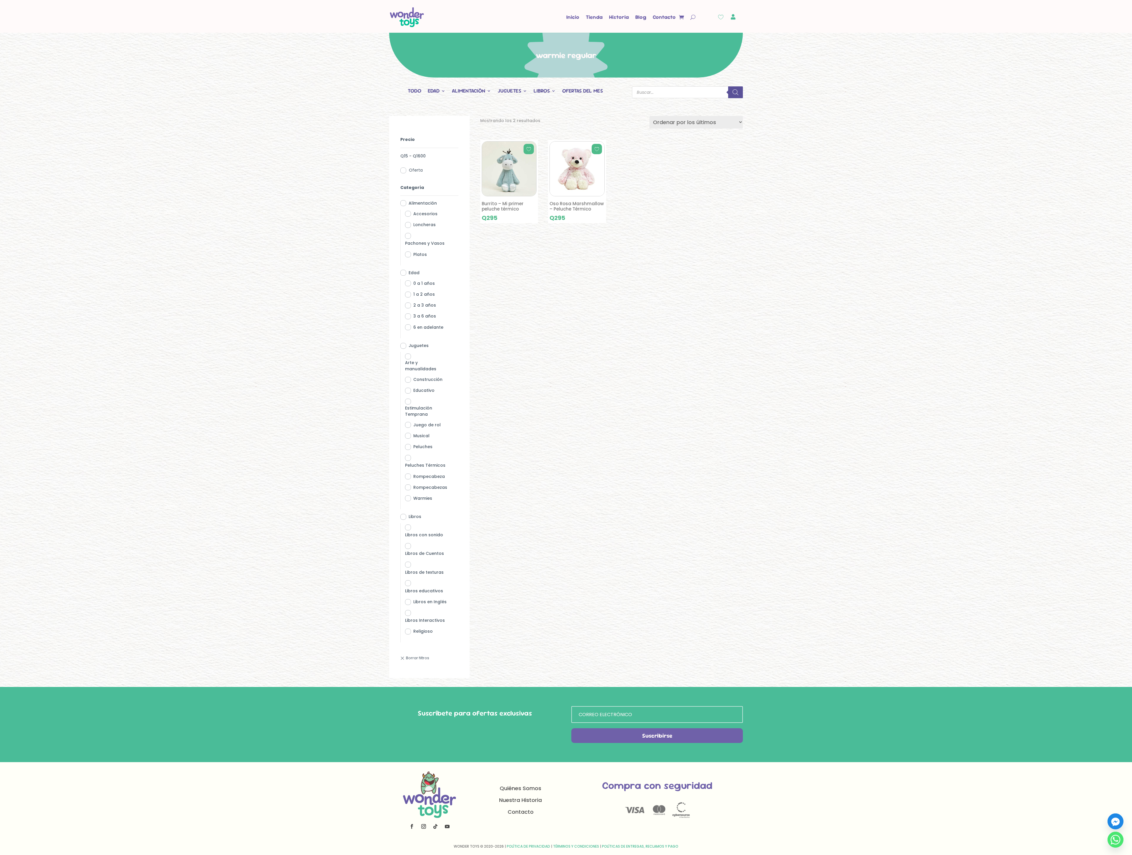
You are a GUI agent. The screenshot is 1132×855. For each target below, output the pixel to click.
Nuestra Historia (520, 800)
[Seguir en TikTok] (435, 826)
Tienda (594, 17)
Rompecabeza (429, 476)
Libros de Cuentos (424, 553)
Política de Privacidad (528, 846)
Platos (420, 254)
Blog (640, 17)
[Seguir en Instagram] (423, 826)
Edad (434, 91)
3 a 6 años (424, 316)
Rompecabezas (430, 487)
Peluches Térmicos (425, 465)
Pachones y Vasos (425, 243)
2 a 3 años (424, 305)
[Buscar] (735, 92)
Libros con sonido (424, 535)
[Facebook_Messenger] (1115, 821)
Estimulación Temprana (418, 411)
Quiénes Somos (520, 788)
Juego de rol (427, 425)
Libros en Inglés (430, 602)
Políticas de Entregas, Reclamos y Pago (640, 846)
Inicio (572, 17)
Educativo (424, 390)
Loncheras (424, 225)
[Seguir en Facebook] (412, 826)
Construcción (427, 379)
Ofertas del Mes (582, 91)
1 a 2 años (424, 294)
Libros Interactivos (425, 620)
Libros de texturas (424, 572)
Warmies (422, 498)
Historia (619, 17)
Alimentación (468, 91)
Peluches (422, 447)
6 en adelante (428, 327)
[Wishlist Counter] (720, 17)
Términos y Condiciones (576, 846)
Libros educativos (424, 591)
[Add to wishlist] (529, 149)
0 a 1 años (424, 283)
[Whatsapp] (1115, 840)
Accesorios (425, 214)
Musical (421, 436)
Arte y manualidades (420, 366)
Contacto (664, 17)
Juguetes (509, 91)
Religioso (423, 631)
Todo (414, 91)
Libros (542, 91)
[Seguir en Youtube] (447, 826)
